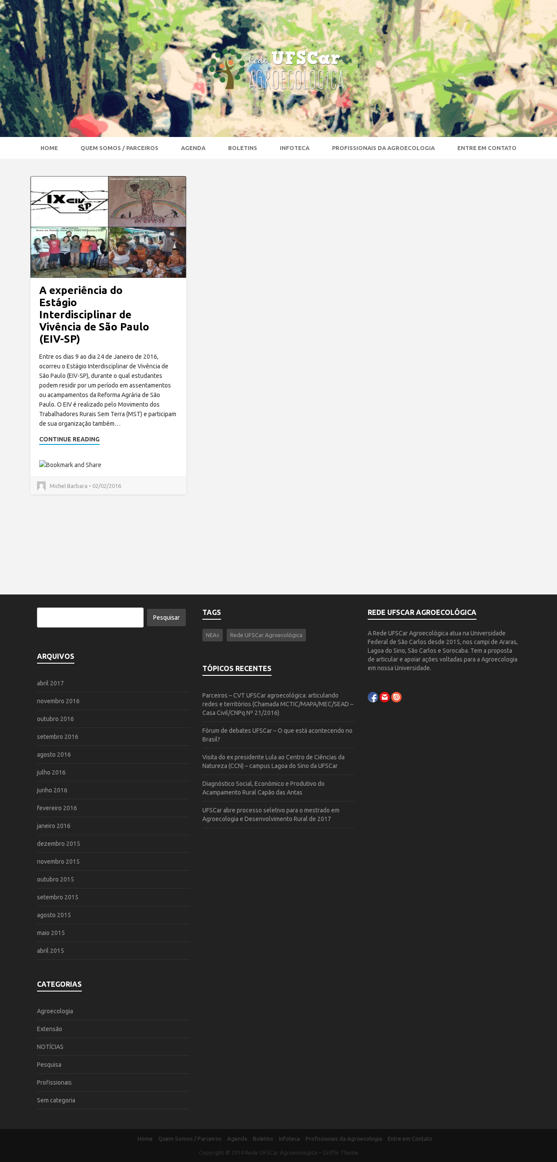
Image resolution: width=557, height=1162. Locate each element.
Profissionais (54, 1082)
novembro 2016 (58, 701)
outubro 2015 (55, 879)
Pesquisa (49, 1064)
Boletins (242, 148)
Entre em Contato (487, 148)
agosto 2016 (54, 754)
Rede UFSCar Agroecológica (266, 635)
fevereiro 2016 (57, 808)
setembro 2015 (57, 897)
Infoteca (294, 148)
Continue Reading (69, 439)
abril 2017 (50, 683)
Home (49, 148)
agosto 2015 (54, 915)
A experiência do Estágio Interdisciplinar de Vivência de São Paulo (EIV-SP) (94, 314)
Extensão (49, 1028)
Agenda (193, 148)
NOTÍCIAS (50, 1046)
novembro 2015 (58, 861)
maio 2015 (51, 932)
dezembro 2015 (58, 843)
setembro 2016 (57, 736)
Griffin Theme (340, 1152)
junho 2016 (52, 790)
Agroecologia (55, 1011)
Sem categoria (56, 1100)
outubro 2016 (55, 718)
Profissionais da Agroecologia (383, 148)
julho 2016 (51, 772)
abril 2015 (50, 950)
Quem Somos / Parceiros (119, 148)
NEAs (212, 635)
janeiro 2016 (53, 825)
